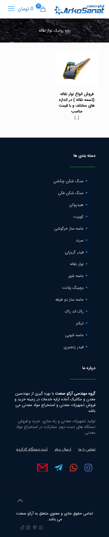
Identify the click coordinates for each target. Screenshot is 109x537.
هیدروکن (76, 205)
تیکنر (80, 323)
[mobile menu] (11, 9)
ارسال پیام (63, 449)
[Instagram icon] (28, 528)
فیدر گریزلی (74, 252)
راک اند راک (74, 311)
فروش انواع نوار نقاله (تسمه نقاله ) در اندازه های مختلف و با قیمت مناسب (77, 103)
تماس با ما (86, 449)
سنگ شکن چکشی (68, 181)
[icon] (22, 528)
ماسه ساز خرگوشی (69, 228)
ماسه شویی (74, 335)
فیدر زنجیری (74, 347)
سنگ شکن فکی (71, 193)
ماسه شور (76, 276)
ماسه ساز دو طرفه (69, 299)
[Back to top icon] (20, 501)
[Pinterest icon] (34, 528)
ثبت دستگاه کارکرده (32, 449)
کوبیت (78, 217)
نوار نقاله (77, 264)
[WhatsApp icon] (41, 528)
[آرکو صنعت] (78, 9)
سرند (80, 240)
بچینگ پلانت (73, 288)
